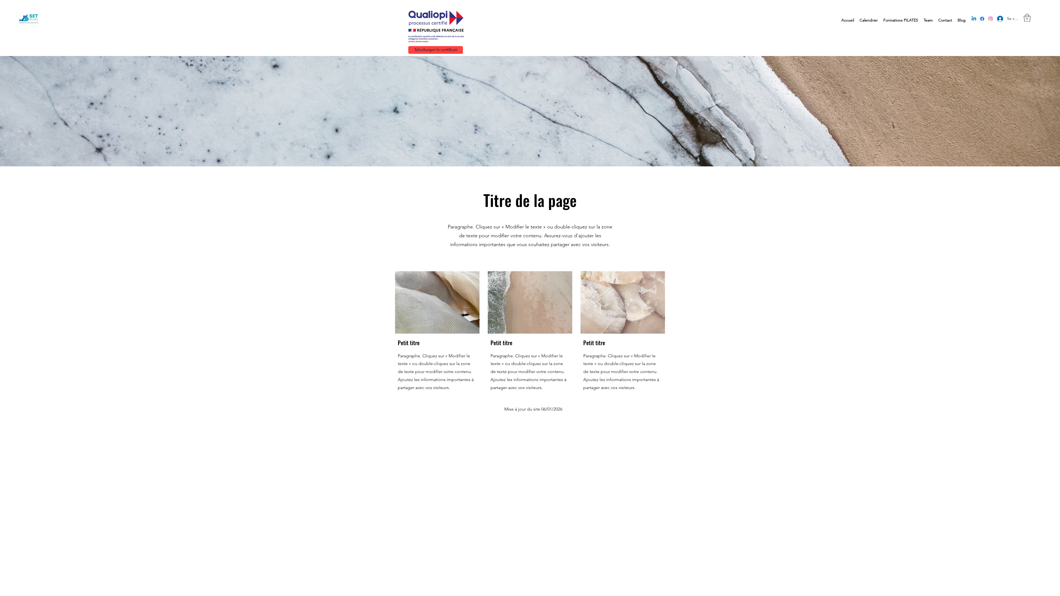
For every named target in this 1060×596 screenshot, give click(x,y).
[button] (1027, 18)
